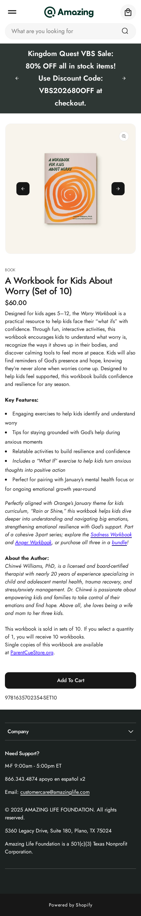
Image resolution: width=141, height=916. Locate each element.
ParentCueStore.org (31, 652)
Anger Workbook (33, 542)
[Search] (125, 31)
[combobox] (70, 31)
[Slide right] (118, 188)
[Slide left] (23, 188)
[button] (12, 12)
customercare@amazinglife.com (55, 792)
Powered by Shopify (70, 905)
